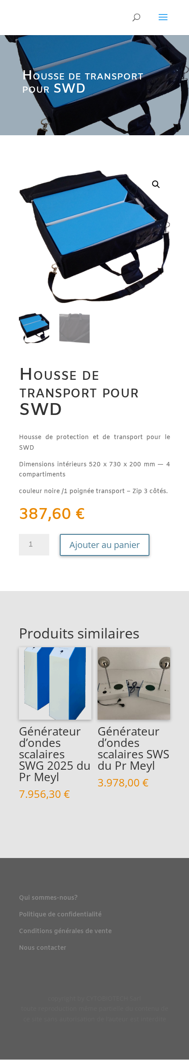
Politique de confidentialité (60, 915)
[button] (156, 184)
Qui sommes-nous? (48, 898)
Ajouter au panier (104, 545)
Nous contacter (42, 948)
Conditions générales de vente (65, 931)
